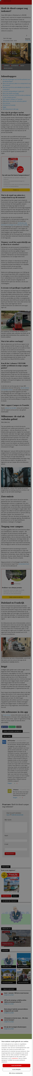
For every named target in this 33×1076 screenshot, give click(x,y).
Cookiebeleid (14, 1058)
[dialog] (16, 1057)
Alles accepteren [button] (16, 1065)
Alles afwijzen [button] (16, 1069)
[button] (15, 1073)
